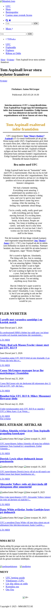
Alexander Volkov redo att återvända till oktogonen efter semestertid (23, 485)
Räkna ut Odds (13, 53)
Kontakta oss (12, 586)
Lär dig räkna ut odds (17, 583)
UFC (8, 6)
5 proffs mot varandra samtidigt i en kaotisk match (21, 321)
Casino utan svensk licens (19, 15)
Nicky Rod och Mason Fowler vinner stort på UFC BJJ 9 (24, 346)
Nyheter (3, 81)
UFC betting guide (15, 577)
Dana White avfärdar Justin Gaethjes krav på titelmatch (25, 511)
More (9, 28)
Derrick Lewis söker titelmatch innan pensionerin (21, 460)
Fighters (10, 50)
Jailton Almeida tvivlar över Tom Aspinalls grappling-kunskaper (25, 432)
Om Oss (10, 589)
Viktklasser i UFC (15, 580)
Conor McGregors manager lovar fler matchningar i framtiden (22, 371)
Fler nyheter (5, 418)
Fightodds (11, 47)
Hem (8, 9)
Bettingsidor (12, 12)
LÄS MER (5, 340)
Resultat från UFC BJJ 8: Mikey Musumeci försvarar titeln (25, 397)
